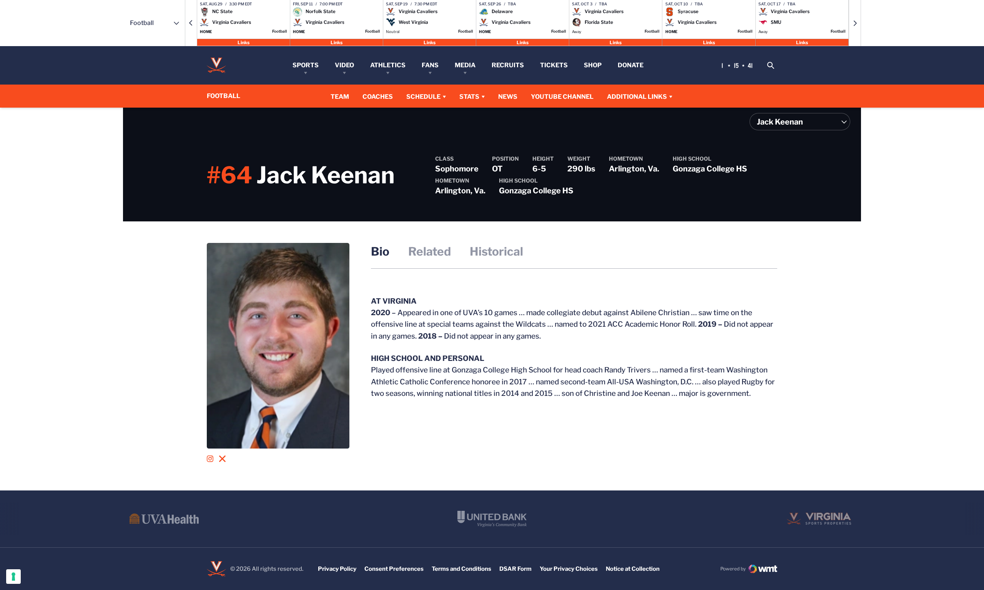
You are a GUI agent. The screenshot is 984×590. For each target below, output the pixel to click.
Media (465, 65)
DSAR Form (515, 568)
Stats (469, 96)
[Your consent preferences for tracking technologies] (13, 576)
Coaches (377, 96)
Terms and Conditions (461, 568)
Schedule (423, 96)
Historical (496, 251)
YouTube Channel (562, 96)
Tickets (554, 65)
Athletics (388, 65)
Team (340, 96)
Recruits (508, 65)
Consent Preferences (394, 568)
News (507, 96)
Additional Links (637, 96)
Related (429, 251)
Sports (306, 65)
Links (243, 42)
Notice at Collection (633, 568)
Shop (593, 65)
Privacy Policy (337, 568)
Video (344, 65)
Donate (630, 65)
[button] (191, 23)
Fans (430, 65)
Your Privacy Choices (569, 568)
